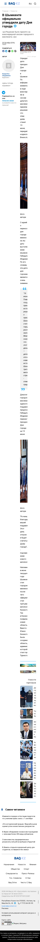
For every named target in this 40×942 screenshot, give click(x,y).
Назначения (9, 864)
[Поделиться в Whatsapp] (12, 51)
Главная (5, 11)
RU (30, 4)
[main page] (18, 3)
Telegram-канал (8, 100)
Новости (14, 11)
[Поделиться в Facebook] (3, 51)
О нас (28, 878)
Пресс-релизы (28, 873)
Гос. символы (15, 878)
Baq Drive (12, 882)
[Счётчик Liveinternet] (6, 923)
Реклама (5, 908)
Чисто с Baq (26, 882)
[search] (35, 3)
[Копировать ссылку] (15, 51)
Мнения (33, 864)
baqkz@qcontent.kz (9, 906)
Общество (15, 869)
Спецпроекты (12, 873)
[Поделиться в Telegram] (6, 51)
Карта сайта (6, 920)
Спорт (26, 869)
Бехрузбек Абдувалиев (6, 75)
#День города (7, 83)
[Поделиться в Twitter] (9, 51)
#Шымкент (6, 86)
